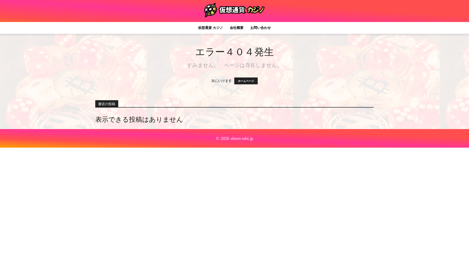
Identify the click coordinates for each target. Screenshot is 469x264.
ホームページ (246, 80)
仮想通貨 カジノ (210, 28)
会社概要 (237, 28)
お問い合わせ (260, 28)
